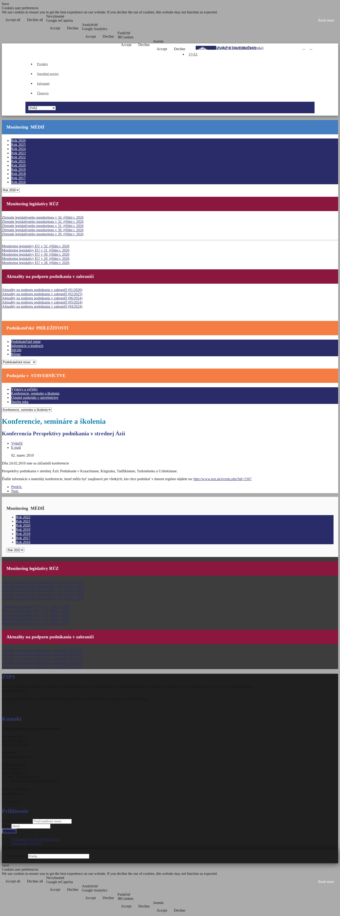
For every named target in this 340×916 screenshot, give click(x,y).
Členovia (43, 93)
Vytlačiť (17, 443)
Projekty (42, 64)
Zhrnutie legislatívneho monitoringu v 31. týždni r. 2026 (42, 226)
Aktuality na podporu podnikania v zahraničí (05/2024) (42, 302)
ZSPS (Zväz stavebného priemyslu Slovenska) (229, 48)
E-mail (16, 447)
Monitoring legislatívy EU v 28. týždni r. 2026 (35, 263)
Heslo (6, 826)
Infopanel (43, 83)
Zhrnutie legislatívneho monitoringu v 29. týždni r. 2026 (42, 234)
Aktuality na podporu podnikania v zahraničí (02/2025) (42, 294)
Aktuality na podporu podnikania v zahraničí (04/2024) (42, 306)
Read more (326, 20)
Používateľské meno (17, 821)
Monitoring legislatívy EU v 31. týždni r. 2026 (35, 250)
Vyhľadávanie (16, 856)
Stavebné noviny (48, 74)
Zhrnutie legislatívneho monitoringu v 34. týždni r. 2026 (42, 217)
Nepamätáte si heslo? (26, 843)
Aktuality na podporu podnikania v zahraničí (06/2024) (42, 298)
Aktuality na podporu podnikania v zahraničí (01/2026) (42, 290)
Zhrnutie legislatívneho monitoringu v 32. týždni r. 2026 (42, 222)
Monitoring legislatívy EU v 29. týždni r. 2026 (35, 259)
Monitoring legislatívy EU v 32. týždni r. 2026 (35, 246)
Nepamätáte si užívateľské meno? (35, 839)
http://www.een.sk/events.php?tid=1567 (223, 479)
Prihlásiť (9, 831)
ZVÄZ (193, 54)
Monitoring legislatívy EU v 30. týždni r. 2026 (35, 254)
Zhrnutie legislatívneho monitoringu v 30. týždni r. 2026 (42, 230)
